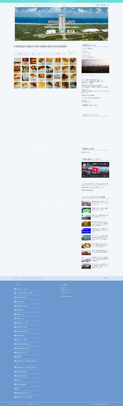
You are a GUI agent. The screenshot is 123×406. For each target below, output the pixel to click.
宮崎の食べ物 (20, 335)
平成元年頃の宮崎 (21, 376)
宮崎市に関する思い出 (23, 348)
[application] (95, 170)
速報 (17, 388)
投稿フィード (66, 290)
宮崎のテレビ (20, 314)
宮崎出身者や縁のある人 (23, 344)
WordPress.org (66, 296)
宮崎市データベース (22, 352)
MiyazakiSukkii (87, 190)
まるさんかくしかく (22, 289)
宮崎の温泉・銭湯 (21, 327)
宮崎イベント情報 (21, 340)
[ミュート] (104, 176)
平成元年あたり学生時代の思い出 (26, 367)
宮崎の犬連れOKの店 (22, 331)
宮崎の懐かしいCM (22, 323)
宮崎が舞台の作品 (21, 306)
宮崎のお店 (19, 310)
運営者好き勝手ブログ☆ (23, 393)
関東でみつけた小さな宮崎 (24, 397)
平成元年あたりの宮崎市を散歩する (26, 362)
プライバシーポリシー (20, 403)
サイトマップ (75, 5)
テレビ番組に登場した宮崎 (24, 293)
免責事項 (30, 403)
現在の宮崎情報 (21, 384)
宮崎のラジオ (20, 318)
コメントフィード (66, 293)
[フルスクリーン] (107, 176)
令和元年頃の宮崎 (21, 297)
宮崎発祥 (19, 356)
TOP (17, 5)
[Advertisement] (95, 130)
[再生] (84, 176)
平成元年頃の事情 (21, 371)
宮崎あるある (20, 301)
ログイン (64, 288)
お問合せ (64, 5)
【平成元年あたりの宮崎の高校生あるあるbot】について (40, 5)
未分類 (18, 380)
